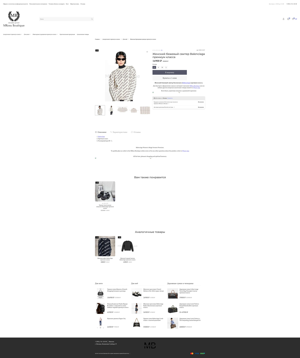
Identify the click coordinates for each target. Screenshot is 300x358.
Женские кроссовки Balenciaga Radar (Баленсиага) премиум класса (153, 305)
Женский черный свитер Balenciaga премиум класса (127, 259)
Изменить (170, 98)
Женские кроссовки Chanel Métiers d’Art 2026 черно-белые (153, 290)
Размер (154, 64)
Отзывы (82, 4)
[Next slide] (147, 76)
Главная (97, 39)
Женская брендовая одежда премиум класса (143, 39)
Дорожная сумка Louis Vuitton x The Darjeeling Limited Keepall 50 (189, 319)
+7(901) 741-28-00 (291, 4)
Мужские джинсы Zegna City (116, 318)
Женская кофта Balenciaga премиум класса (105, 259)
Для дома (26, 34)
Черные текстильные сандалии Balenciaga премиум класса (105, 206)
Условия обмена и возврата (57, 4)
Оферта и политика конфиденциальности (15, 4)
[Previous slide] (97, 76)
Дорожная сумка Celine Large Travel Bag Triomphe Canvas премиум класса (188, 291)
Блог (67, 4)
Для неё (125, 39)
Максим (111, 341)
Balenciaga (186, 83)
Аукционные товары (83, 34)
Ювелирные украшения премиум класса (44, 34)
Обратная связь (74, 4)
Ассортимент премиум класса (12, 34)
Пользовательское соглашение (38, 4)
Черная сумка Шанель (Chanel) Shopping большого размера (117, 290)
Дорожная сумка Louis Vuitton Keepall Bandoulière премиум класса (189, 305)
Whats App (196, 88)
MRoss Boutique (195, 86)
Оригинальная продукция (67, 34)
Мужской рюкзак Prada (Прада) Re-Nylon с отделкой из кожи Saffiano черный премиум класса (117, 305)
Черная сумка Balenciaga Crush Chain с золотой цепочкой (153, 319)
